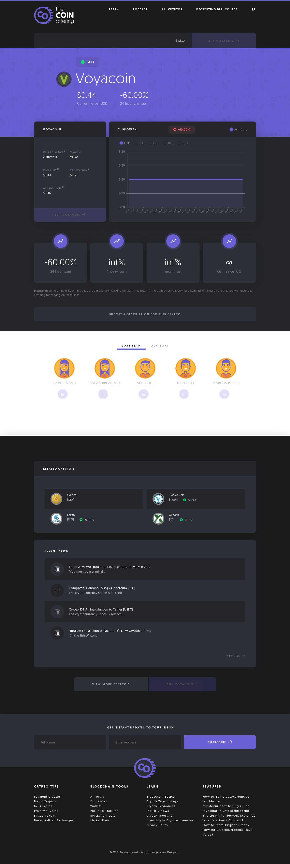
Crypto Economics (161, 806)
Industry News (158, 811)
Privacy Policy (157, 825)
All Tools (97, 796)
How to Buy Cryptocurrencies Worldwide (226, 799)
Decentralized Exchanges (54, 820)
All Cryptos (172, 9)
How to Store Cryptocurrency (226, 825)
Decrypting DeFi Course (217, 9)
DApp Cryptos (45, 801)
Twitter (181, 40)
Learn (114, 9)
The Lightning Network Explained (229, 815)
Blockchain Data (103, 815)
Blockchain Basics (161, 796)
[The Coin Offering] (145, 768)
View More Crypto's (111, 684)
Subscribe (217, 742)
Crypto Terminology (162, 801)
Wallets (96, 806)
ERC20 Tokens (45, 815)
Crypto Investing (160, 815)
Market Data (99, 820)
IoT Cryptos (43, 806)
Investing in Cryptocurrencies (170, 820)
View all (233, 655)
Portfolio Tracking (104, 811)
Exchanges (98, 801)
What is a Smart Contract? (223, 820)
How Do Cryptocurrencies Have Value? (228, 832)
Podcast (140, 9)
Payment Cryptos (47, 796)
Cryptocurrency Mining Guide (226, 806)
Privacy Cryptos (46, 811)
